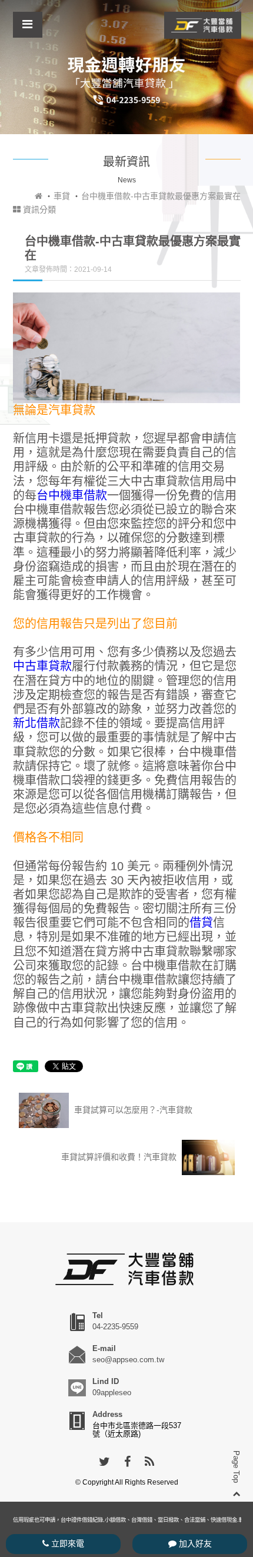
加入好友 (194, 1543)
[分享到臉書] (127, 1462)
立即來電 (66, 1543)
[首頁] (38, 196)
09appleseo (111, 1392)
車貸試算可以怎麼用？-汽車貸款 (132, 1109)
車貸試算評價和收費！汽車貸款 (120, 1156)
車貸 (62, 196)
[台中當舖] (202, 24)
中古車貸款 (42, 666)
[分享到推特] (104, 1462)
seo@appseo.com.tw (128, 1359)
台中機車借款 (71, 495)
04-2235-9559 (115, 1326)
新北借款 (36, 723)
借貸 (201, 922)
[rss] (149, 1462)
